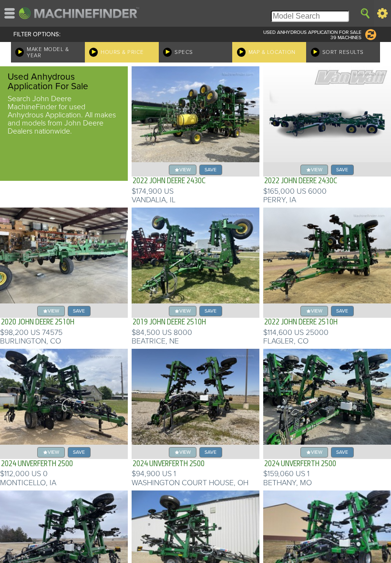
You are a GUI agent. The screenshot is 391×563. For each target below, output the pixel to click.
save (210, 170)
